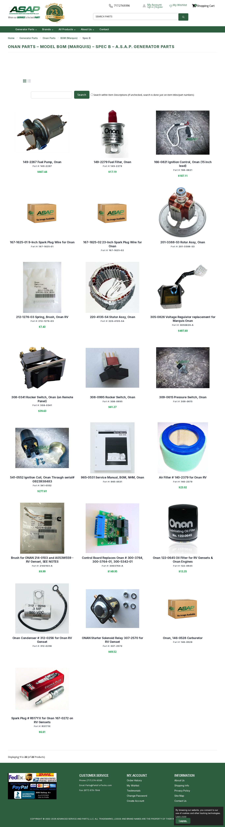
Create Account (135, 800)
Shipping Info (181, 785)
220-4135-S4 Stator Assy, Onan (112, 317)
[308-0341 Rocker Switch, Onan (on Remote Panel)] (42, 367)
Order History (134, 780)
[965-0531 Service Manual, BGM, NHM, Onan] (112, 447)
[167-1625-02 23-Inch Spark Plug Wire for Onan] (112, 213)
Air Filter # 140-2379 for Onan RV (183, 477)
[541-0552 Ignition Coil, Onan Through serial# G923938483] (42, 448)
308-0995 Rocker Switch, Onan (112, 397)
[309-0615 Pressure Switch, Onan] (183, 367)
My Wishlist (133, 785)
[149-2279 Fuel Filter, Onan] (112, 132)
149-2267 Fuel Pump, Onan (42, 162)
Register (159, 7)
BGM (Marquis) (69, 38)
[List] (29, 81)
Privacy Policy (182, 790)
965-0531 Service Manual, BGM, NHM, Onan (112, 477)
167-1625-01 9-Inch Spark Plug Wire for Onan (42, 242)
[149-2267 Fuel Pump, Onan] (42, 133)
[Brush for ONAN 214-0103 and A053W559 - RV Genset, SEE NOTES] (42, 528)
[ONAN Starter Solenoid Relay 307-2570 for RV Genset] (112, 608)
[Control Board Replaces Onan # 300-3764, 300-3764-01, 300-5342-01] (112, 528)
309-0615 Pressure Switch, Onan (183, 397)
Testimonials (134, 790)
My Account (154, 5)
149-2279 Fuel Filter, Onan (112, 162)
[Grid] (25, 81)
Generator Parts (28, 38)
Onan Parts (49, 38)
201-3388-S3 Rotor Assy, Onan (182, 242)
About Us (179, 780)
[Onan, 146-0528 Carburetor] (182, 608)
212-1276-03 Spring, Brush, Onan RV (42, 317)
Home (11, 38)
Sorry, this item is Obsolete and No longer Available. (113, 262)
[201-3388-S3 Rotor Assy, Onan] (182, 212)
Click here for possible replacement (42, 256)
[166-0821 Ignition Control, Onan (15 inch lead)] (183, 133)
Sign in (150, 7)
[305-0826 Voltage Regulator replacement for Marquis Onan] (183, 287)
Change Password (137, 795)
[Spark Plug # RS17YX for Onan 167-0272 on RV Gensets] (42, 689)
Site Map (179, 795)
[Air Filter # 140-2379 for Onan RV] (183, 447)
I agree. (183, 820)
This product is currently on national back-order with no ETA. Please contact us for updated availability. (183, 415)
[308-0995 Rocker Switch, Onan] (112, 368)
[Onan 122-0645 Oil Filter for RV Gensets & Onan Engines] (182, 528)
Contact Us (180, 800)
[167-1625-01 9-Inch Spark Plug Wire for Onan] (42, 213)
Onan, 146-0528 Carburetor (183, 638)
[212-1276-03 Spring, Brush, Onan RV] (42, 287)
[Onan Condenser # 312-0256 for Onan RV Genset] (42, 608)
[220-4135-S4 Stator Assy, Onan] (112, 287)
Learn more (181, 816)
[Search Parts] (183, 17)
